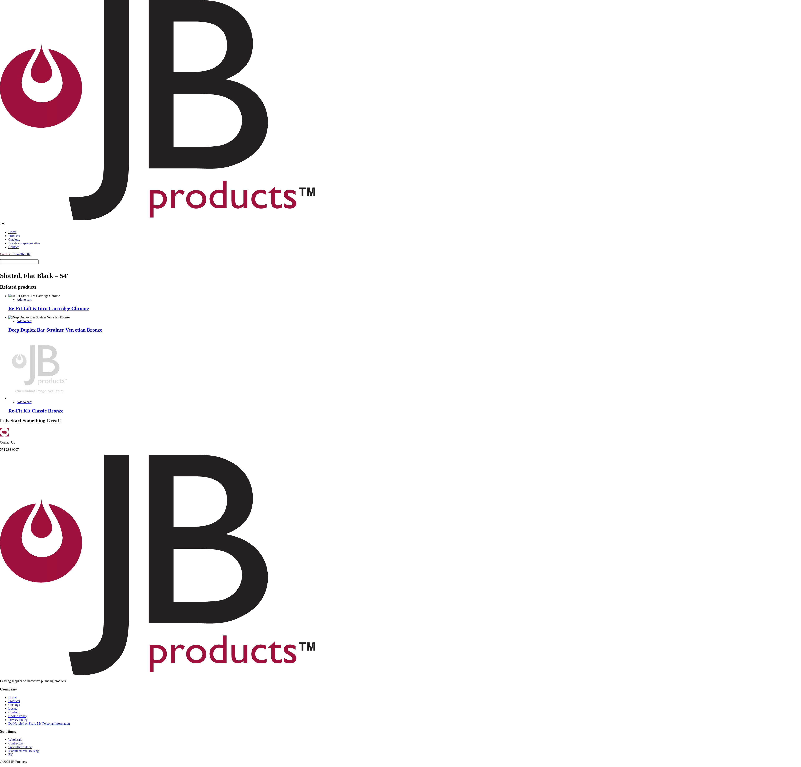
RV (10, 754)
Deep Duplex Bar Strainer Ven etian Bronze (55, 330)
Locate (12, 708)
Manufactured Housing (23, 751)
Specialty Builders (20, 747)
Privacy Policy (18, 720)
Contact (13, 247)
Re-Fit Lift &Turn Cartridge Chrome (48, 308)
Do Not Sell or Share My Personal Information (39, 723)
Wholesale (15, 739)
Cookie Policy (17, 716)
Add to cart (24, 299)
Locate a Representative (24, 243)
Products (14, 236)
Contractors (16, 743)
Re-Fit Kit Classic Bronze (35, 411)
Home (12, 232)
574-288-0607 (15, 254)
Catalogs (14, 239)
